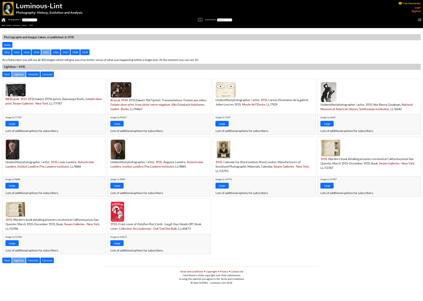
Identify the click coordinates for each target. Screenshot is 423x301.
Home (9, 25)
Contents (16, 25)
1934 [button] (36, 52)
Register (416, 11)
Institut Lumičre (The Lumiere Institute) (43, 166)
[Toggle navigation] (420, 20)
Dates (24, 25)
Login (418, 7)
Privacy (224, 271)
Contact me (237, 271)
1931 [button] (7, 52)
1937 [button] (65, 52)
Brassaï (115, 100)
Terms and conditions (191, 271)
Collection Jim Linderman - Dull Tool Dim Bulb (148, 228)
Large (12, 123)
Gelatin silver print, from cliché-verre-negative (140, 104)
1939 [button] (85, 52)
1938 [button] (75, 52)
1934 (124, 100)
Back (3, 25)
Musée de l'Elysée (253, 104)
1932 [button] (17, 52)
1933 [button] (26, 52)
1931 (23, 99)
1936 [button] (56, 52)
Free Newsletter (412, 3)
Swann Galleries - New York (30, 103)
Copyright (211, 271)
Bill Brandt (12, 99)
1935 (264, 100)
